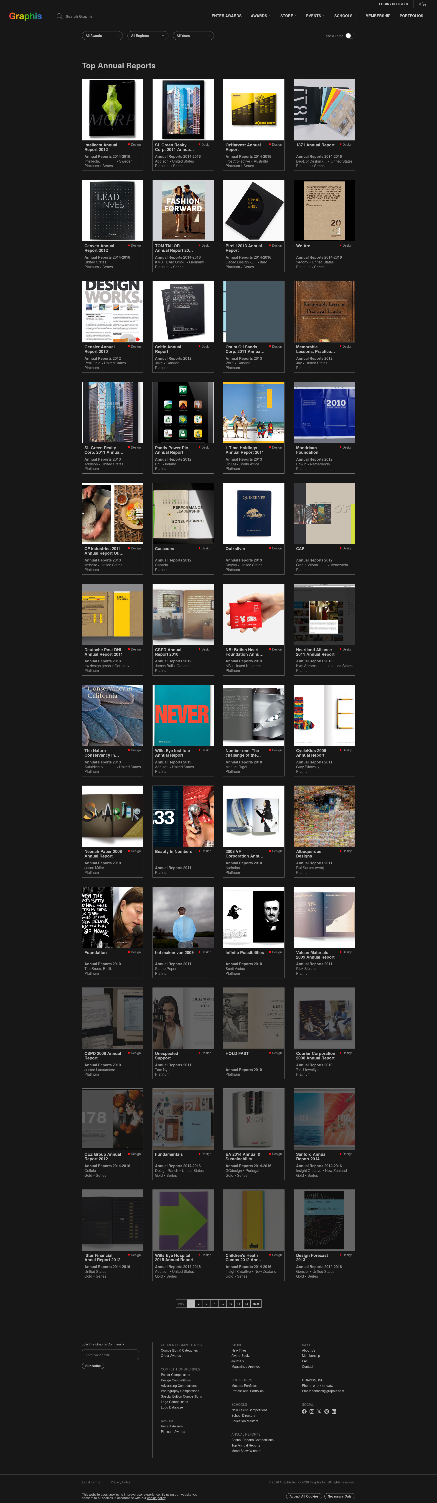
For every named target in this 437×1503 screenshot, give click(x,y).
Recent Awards (172, 1426)
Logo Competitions (174, 1401)
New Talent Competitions (249, 1410)
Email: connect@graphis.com (323, 1390)
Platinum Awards (173, 1431)
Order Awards (171, 1355)
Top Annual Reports (245, 1445)
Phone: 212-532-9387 (318, 1385)
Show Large (334, 35)
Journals (237, 1361)
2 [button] (199, 1303)
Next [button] (256, 1303)
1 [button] (191, 1303)
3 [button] (207, 1303)
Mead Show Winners (246, 1450)
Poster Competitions (175, 1374)
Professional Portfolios (247, 1390)
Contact (307, 1366)
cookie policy (156, 1497)
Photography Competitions (180, 1390)
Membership (311, 1355)
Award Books (240, 1355)
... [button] (223, 1303)
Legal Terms (91, 1482)
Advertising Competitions (179, 1385)
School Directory (243, 1415)
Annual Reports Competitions (252, 1439)
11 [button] (238, 1303)
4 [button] (215, 1303)
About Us (308, 1350)
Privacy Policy (121, 1482)
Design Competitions (176, 1380)
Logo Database (172, 1407)
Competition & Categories (179, 1350)
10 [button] (230, 1303)
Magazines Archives (245, 1366)
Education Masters (244, 1421)
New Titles (238, 1350)
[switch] (350, 35)
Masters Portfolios (244, 1385)
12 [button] (246, 1303)
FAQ (305, 1361)
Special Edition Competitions (181, 1396)
